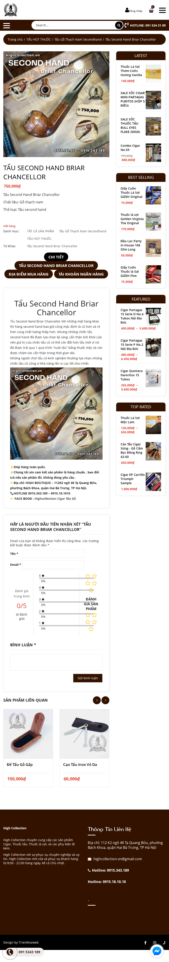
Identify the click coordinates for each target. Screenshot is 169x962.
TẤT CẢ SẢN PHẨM (40, 231)
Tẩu (12, 321)
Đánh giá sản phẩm (91, 604)
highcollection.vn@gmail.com (117, 858)
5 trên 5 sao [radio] (91, 629)
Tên (14, 554)
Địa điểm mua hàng (28, 274)
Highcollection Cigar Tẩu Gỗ (56, 498)
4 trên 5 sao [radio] (94, 622)
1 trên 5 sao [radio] (87, 615)
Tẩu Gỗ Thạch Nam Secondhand (78, 39)
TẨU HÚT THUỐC (38, 39)
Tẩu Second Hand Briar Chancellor (52, 246)
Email (15, 565)
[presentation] (97, 700)
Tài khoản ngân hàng (81, 274)
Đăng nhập (135, 11)
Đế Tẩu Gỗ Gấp (20, 764)
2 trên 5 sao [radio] (94, 615)
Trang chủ (15, 39)
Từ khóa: (9, 246)
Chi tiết (56, 257)
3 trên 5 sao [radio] (87, 622)
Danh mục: (11, 231)
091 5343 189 (29, 952)
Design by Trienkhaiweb (21, 942)
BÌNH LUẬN (23, 644)
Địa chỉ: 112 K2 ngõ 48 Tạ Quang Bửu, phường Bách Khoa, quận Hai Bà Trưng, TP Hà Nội (125, 845)
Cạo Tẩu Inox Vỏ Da (80, 764)
